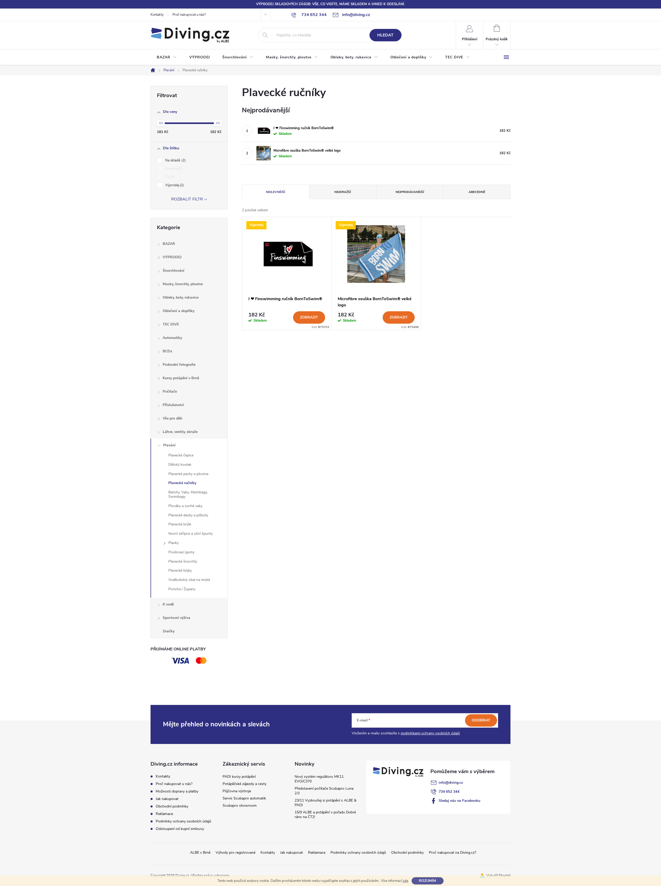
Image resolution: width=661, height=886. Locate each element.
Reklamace (164, 813)
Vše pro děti (172, 418)
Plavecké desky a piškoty (188, 515)
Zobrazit (309, 317)
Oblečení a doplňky (178, 310)
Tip (169, 177)
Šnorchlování (173, 270)
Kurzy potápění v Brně (181, 378)
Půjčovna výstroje (237, 791)
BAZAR (169, 243)
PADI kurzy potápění (239, 776)
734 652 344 (449, 791)
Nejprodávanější (410, 192)
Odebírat (481, 720)
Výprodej (174, 185)
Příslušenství (173, 404)
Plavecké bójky (180, 570)
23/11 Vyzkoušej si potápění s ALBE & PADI (325, 802)
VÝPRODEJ (172, 257)
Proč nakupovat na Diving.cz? (452, 852)
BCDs (167, 351)
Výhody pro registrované (235, 852)
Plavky (173, 542)
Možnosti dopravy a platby (177, 791)
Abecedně (477, 192)
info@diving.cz (451, 782)
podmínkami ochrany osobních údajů (430, 733)
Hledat (385, 35)
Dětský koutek (179, 464)
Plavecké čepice (180, 455)
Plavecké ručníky (182, 482)
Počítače (170, 391)
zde (405, 881)
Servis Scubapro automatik (244, 798)
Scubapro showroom (240, 805)
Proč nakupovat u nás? (189, 14)
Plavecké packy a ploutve (188, 473)
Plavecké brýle (179, 524)
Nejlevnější (275, 192)
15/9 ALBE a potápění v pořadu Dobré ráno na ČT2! (325, 814)
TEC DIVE (171, 324)
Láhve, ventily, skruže (180, 431)
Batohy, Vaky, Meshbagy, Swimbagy (188, 494)
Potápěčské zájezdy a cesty (244, 783)
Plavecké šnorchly (182, 561)
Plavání (169, 445)
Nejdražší (342, 192)
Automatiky (172, 337)
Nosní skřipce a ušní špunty (190, 533)
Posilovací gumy (181, 552)
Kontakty (157, 14)
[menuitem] (167, 57)
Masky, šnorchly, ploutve (183, 284)
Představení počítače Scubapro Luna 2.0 (324, 791)
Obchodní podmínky (172, 806)
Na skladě (175, 160)
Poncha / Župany (181, 589)
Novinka (173, 168)
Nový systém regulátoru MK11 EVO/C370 (319, 779)
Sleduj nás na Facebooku (459, 800)
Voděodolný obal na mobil (189, 579)
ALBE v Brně (200, 852)
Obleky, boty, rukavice (181, 297)
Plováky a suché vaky (185, 505)
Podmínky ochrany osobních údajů (183, 821)
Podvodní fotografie (179, 364)
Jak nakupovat (167, 798)
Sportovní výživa (176, 617)
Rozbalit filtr (187, 199)
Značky (169, 631)
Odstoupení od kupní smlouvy (180, 828)
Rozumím (427, 880)
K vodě (168, 604)
